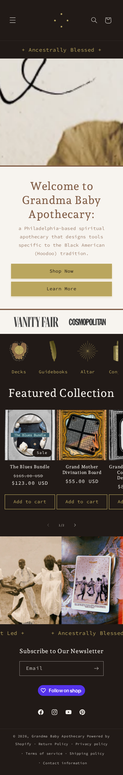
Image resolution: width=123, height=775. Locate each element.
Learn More (62, 288)
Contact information (65, 763)
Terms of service (44, 753)
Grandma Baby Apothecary (58, 736)
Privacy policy (92, 744)
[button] (12, 20)
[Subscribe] (96, 668)
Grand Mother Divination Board (82, 469)
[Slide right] (75, 525)
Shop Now (61, 271)
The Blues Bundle (30, 466)
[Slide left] (48, 525)
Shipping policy (87, 753)
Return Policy (54, 744)
